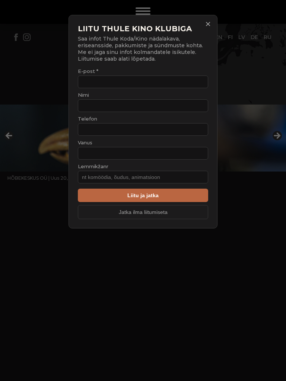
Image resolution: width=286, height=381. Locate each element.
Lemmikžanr (93, 166)
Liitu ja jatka (143, 195)
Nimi (83, 95)
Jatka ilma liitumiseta (143, 212)
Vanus (85, 142)
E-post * (88, 71)
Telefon (87, 119)
